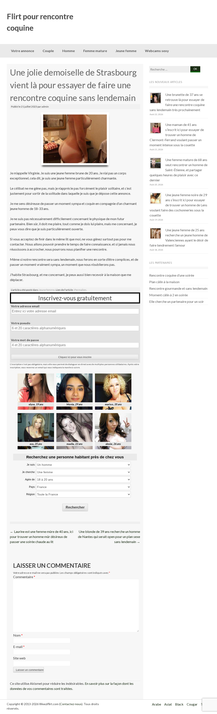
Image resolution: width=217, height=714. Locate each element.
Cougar (192, 704)
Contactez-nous (71, 704)
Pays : (32, 486)
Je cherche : (29, 472)
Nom (18, 635)
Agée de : (30, 479)
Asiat (168, 704)
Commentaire (24, 577)
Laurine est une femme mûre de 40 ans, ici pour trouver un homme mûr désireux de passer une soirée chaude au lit (41, 536)
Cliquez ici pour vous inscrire (75, 357)
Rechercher (75, 507)
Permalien (80, 289)
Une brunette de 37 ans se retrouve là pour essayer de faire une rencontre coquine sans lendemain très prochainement (177, 102)
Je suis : (31, 464)
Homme (68, 51)
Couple (48, 51)
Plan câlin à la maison (164, 282)
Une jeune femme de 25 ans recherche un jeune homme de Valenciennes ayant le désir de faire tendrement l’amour (179, 237)
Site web (19, 658)
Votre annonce (22, 51)
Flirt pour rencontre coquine (40, 22)
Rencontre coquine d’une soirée (171, 275)
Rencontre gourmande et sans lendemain (178, 288)
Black (179, 704)
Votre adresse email (25, 306)
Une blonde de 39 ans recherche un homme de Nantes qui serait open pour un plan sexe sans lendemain (109, 536)
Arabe (156, 704)
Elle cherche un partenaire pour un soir (176, 301)
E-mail (19, 647)
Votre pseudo (20, 323)
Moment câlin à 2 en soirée (168, 295)
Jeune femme (125, 51)
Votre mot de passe (25, 340)
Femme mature (95, 51)
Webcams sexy (157, 51)
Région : (31, 494)
